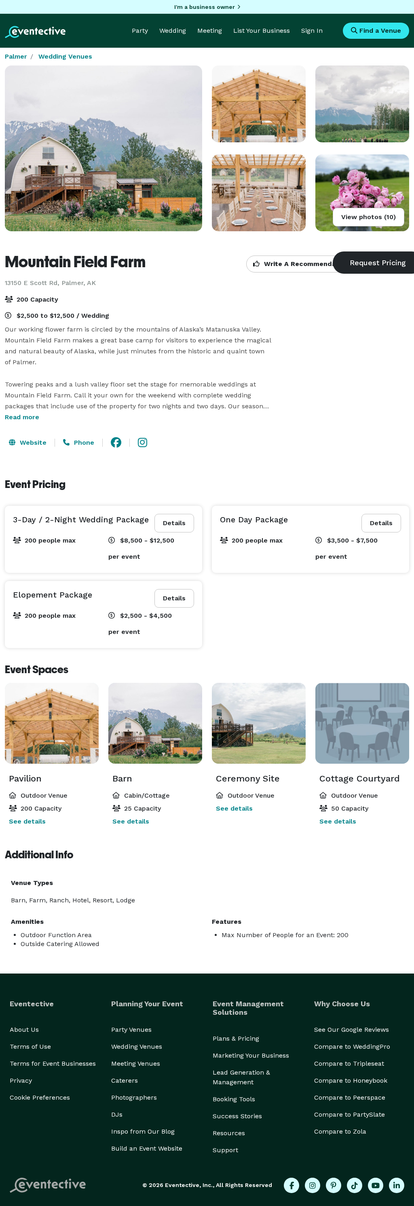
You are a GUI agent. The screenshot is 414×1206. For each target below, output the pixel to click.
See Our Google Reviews (351, 1029)
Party (140, 30)
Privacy (21, 1080)
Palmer (16, 56)
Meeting (209, 30)
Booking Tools (234, 1099)
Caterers (124, 1080)
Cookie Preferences (40, 1097)
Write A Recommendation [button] (305, 264)
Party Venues (131, 1029)
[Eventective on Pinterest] (333, 1185)
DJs (117, 1114)
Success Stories (237, 1116)
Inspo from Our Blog (143, 1131)
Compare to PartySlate (349, 1114)
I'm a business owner (204, 7)
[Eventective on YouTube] (375, 1185)
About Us (24, 1029)
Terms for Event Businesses (53, 1063)
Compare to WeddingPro (352, 1046)
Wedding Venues (65, 56)
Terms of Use (30, 1046)
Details (174, 523)
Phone (83, 442)
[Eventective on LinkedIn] (396, 1185)
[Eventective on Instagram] (312, 1185)
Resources (229, 1133)
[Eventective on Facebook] (291, 1185)
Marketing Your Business (251, 1055)
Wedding (172, 30)
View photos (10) (368, 217)
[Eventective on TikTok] (354, 1185)
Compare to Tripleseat (349, 1063)
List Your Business (261, 30)
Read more (22, 417)
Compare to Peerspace (349, 1097)
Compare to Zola (340, 1131)
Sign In (312, 30)
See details (27, 821)
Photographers (134, 1097)
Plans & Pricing (236, 1038)
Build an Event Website (146, 1148)
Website (32, 442)
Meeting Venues (135, 1063)
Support (225, 1150)
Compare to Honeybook (350, 1080)
